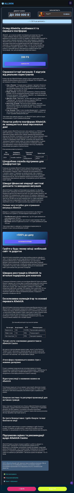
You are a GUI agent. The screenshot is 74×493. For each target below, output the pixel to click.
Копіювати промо (25, 241)
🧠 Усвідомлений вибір (11, 478)
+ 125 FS (21, 489)
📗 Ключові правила (10, 474)
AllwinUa (9, 463)
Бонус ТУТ (52, 489)
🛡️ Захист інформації (10, 481)
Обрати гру (25, 64)
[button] (70, 3)
